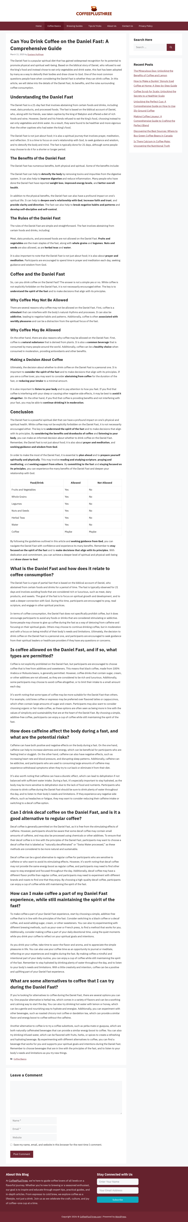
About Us (111, 26)
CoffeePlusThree (18, 1180)
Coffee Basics (54, 26)
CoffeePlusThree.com (90, 1216)
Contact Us (127, 26)
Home (39, 26)
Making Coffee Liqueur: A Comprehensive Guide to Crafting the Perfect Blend (154, 121)
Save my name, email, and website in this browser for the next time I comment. (58, 1144)
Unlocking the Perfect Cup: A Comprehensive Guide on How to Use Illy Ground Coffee (154, 106)
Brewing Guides (75, 26)
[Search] (171, 47)
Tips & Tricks (94, 26)
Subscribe (118, 1199)
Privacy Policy (145, 26)
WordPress (120, 1216)
